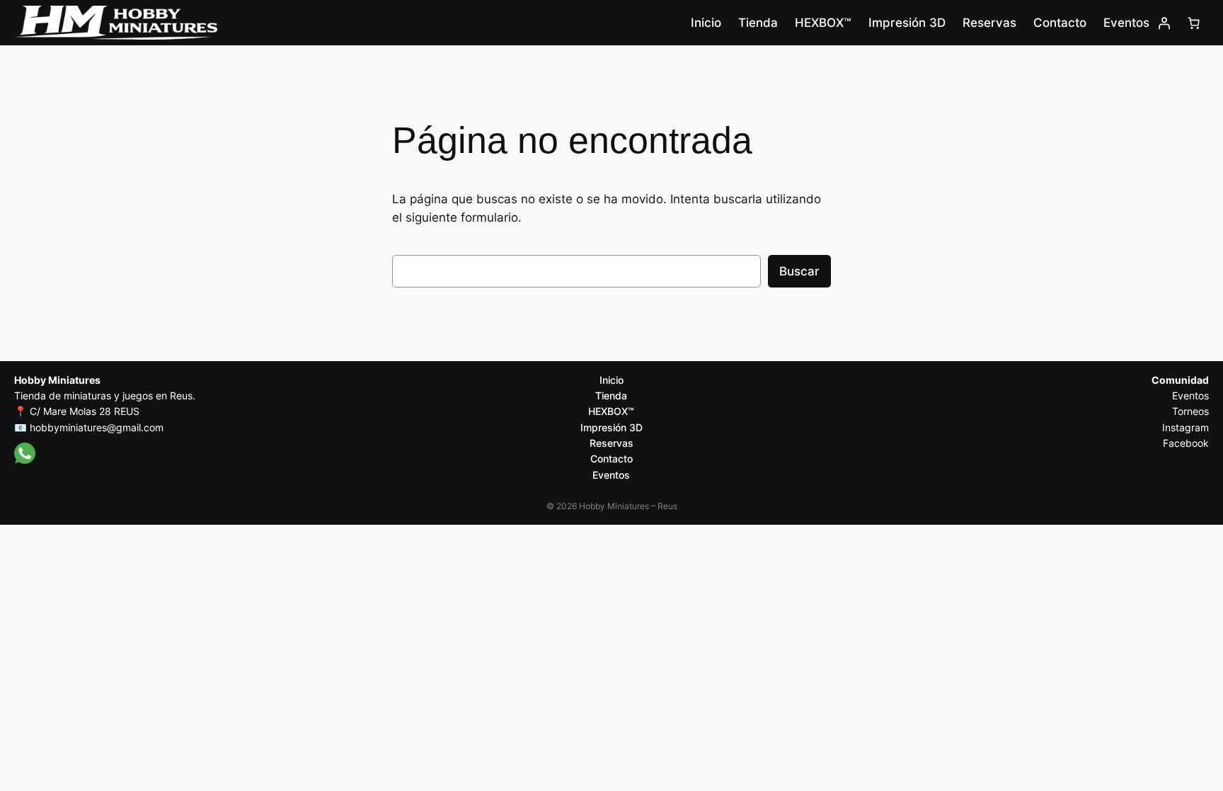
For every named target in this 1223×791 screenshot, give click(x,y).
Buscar (799, 271)
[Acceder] (1164, 23)
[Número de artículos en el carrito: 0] (1194, 23)
